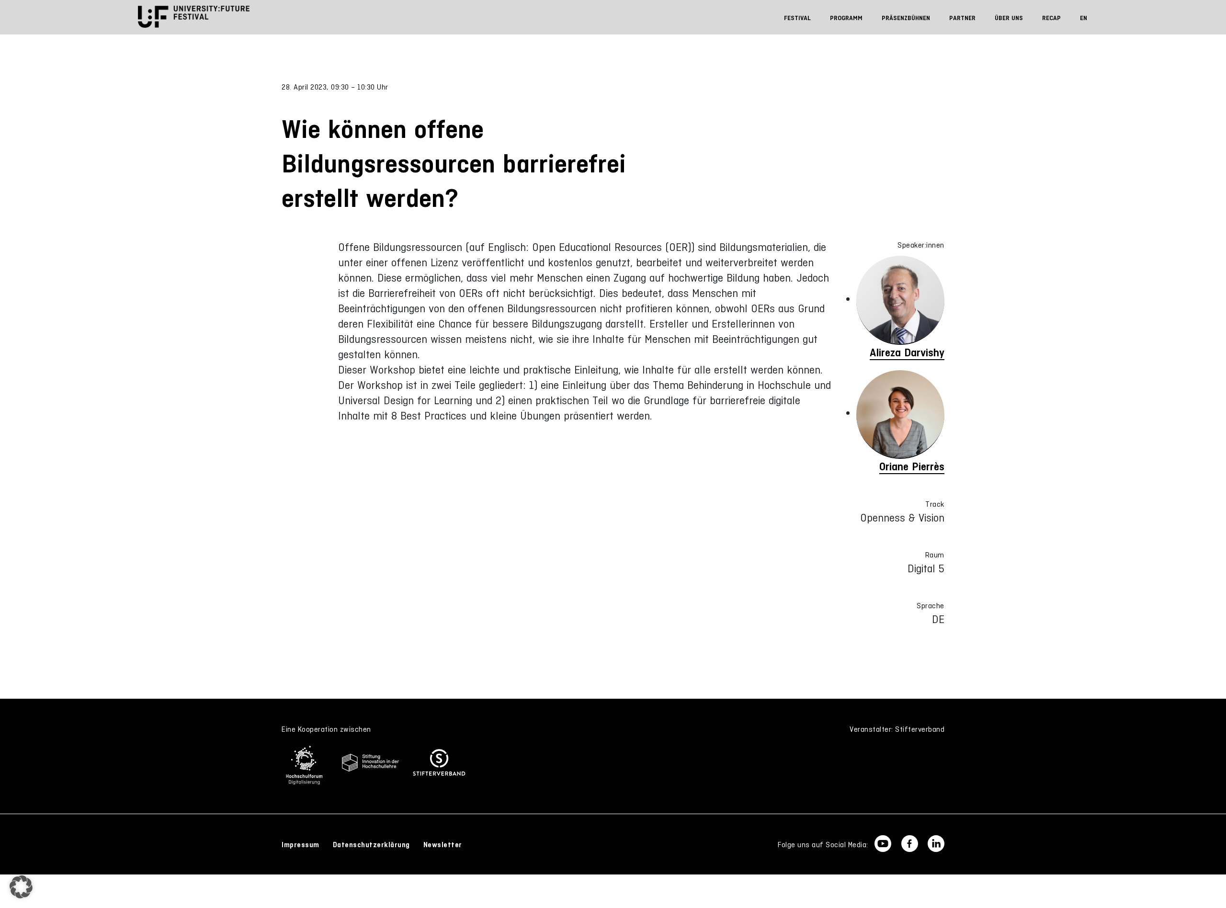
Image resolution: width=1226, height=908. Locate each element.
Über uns (1009, 18)
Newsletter (442, 844)
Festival (797, 18)
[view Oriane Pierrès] (900, 414)
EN (1083, 18)
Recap (1051, 18)
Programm (846, 18)
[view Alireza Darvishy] (900, 300)
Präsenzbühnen (906, 18)
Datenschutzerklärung (371, 844)
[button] (21, 887)
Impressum (300, 844)
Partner (962, 18)
